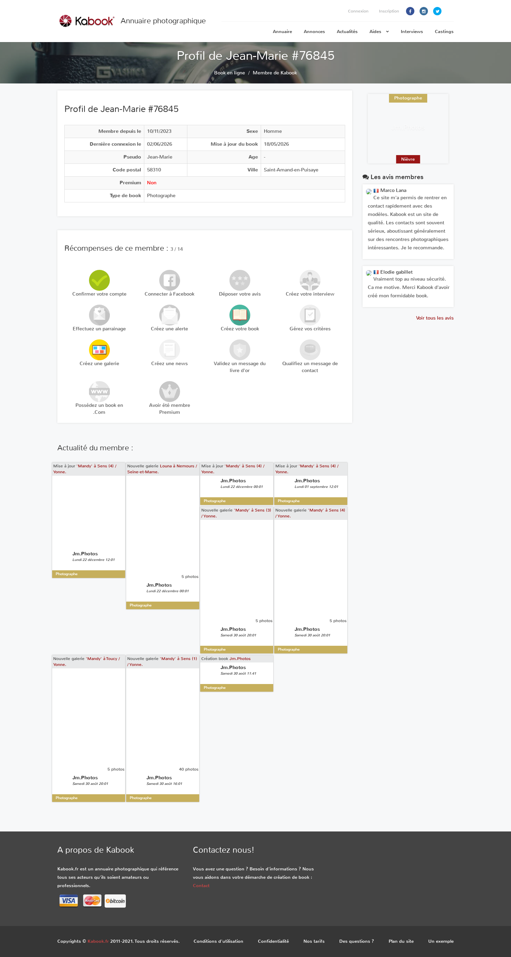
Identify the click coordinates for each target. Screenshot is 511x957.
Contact (201, 885)
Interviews (412, 31)
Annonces (314, 31)
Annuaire (282, 31)
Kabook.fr (98, 941)
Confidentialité (273, 941)
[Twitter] (437, 11)
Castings (444, 31)
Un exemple (441, 941)
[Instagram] (424, 11)
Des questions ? (356, 941)
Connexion (358, 11)
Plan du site (401, 941)
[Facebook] (410, 11)
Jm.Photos (240, 658)
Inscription (389, 11)
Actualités (347, 31)
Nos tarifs (314, 941)
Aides (376, 31)
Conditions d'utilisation (218, 941)
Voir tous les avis (435, 318)
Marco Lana (392, 190)
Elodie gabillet (396, 272)
